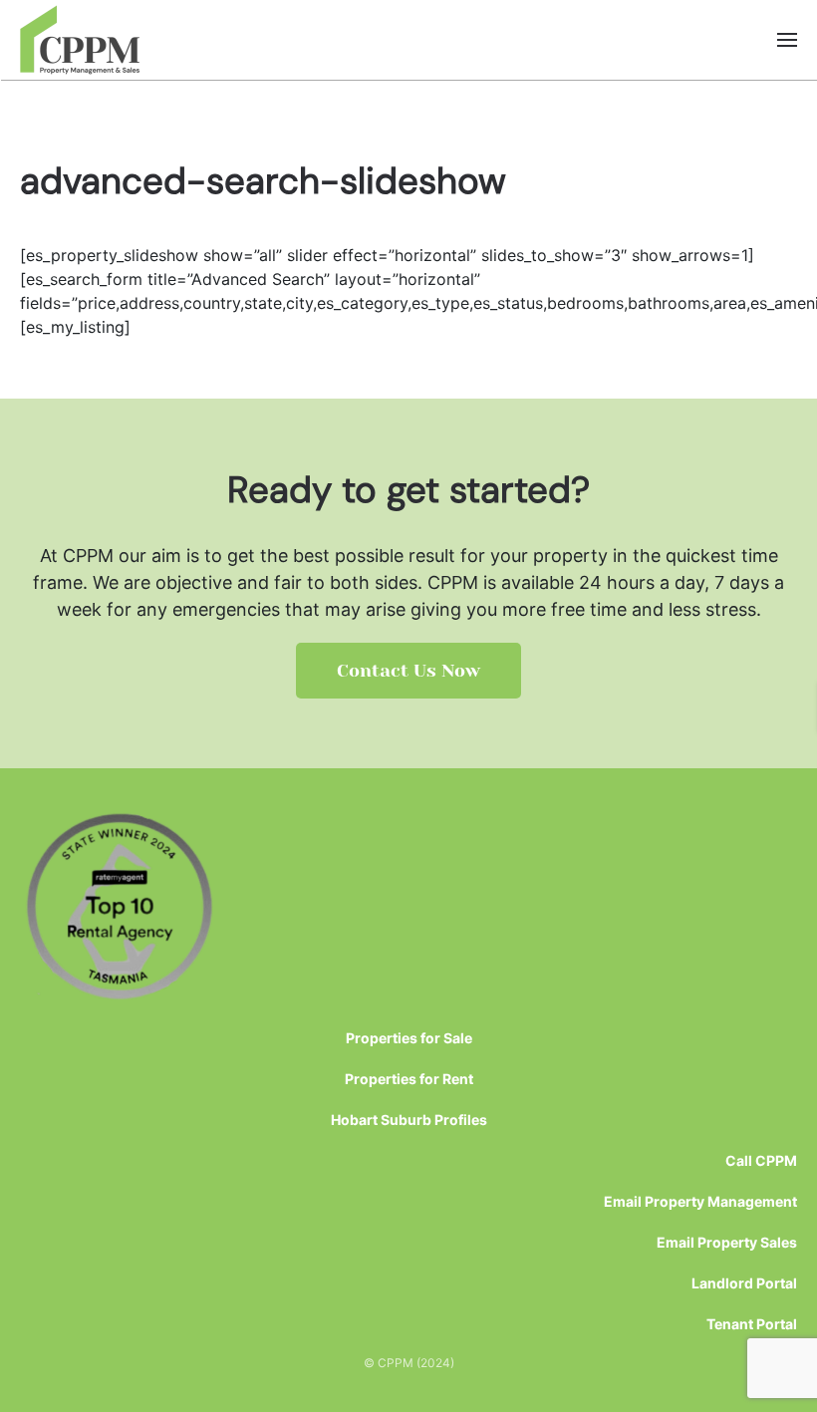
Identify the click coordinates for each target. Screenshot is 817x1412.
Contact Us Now (408, 671)
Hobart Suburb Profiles (409, 1119)
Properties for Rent (409, 1078)
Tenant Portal (751, 1323)
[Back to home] (80, 40)
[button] (787, 40)
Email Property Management (700, 1201)
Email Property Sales (727, 1242)
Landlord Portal (744, 1282)
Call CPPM (761, 1160)
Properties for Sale (409, 1037)
